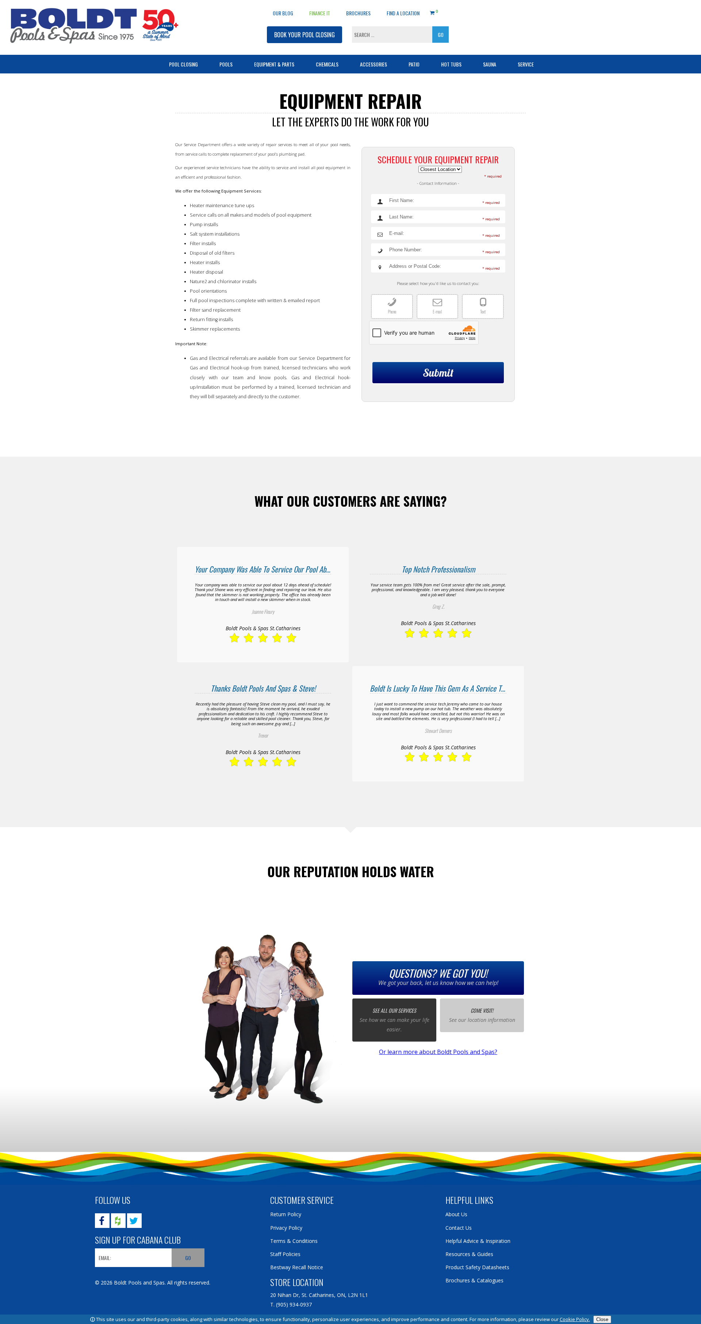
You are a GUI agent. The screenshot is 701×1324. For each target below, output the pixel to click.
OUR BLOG (283, 13)
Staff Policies (285, 1254)
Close (602, 1319)
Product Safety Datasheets (477, 1267)
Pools (226, 64)
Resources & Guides (469, 1254)
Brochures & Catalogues (474, 1280)
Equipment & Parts (274, 64)
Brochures (358, 13)
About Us (456, 1214)
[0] (432, 11)
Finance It (319, 13)
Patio (414, 64)
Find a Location (403, 13)
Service (526, 64)
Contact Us (458, 1227)
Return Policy (285, 1214)
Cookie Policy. (575, 1319)
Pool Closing (183, 64)
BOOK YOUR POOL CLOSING (304, 34)
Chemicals (327, 64)
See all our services (394, 1010)
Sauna (489, 64)
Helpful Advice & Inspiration (477, 1240)
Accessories (373, 64)
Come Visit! (482, 1010)
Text (483, 312)
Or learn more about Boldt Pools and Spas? (438, 1052)
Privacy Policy (286, 1227)
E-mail (437, 312)
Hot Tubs (451, 64)
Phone (392, 312)
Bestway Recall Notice (296, 1267)
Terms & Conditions (294, 1240)
